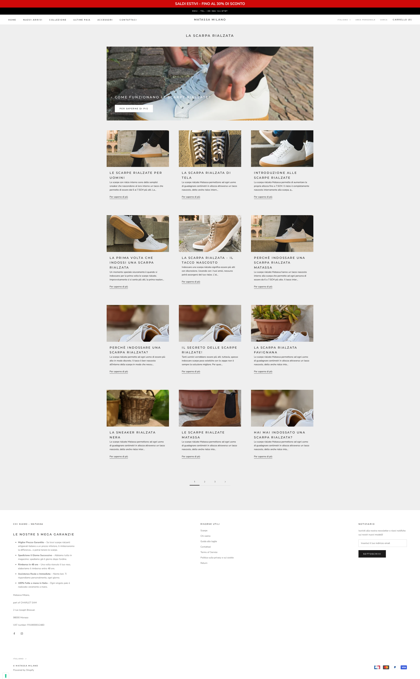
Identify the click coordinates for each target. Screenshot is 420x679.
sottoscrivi (372, 554)
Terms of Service (208, 552)
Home (12, 19)
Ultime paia (81, 19)
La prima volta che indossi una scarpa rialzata (132, 262)
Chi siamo (205, 536)
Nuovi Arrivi (32, 19)
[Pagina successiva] (225, 481)
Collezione (57, 19)
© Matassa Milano (25, 666)
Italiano (342, 20)
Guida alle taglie (208, 541)
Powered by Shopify (23, 670)
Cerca (384, 20)
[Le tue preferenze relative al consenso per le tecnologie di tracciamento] (6, 676)
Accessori (105, 19)
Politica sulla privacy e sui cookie (217, 557)
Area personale (366, 20)
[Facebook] (14, 633)
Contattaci (128, 19)
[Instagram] (22, 633)
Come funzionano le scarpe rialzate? (163, 97)
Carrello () (402, 19)
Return (203, 563)
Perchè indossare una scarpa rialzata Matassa (279, 262)
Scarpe (203, 530)
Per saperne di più (134, 108)
